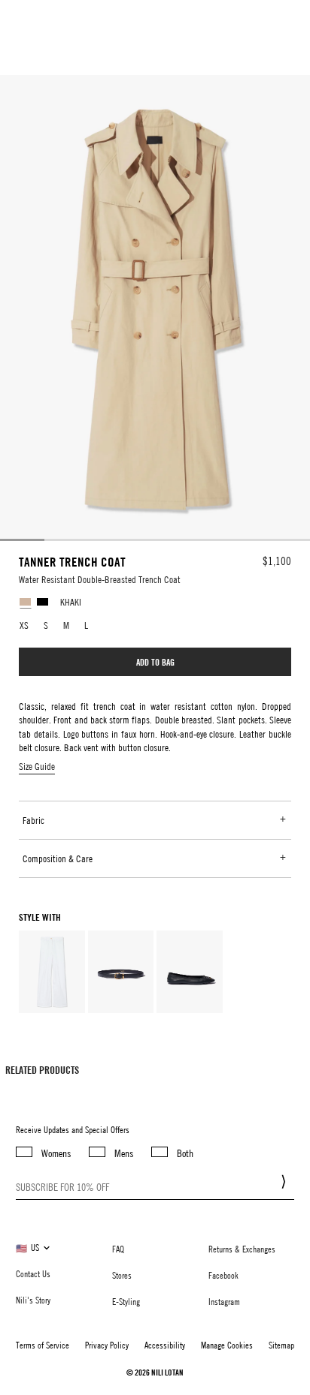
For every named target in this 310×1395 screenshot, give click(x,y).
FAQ (118, 1249)
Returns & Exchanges (241, 1249)
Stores (122, 1275)
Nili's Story (33, 1300)
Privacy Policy (107, 1345)
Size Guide (37, 766)
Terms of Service (42, 1345)
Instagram (224, 1301)
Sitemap (281, 1345)
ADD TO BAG (155, 662)
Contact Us (33, 1273)
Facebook (223, 1275)
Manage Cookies (227, 1345)
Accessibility (164, 1345)
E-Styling (126, 1301)
